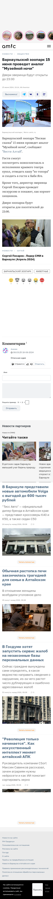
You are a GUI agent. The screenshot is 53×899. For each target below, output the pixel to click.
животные (42, 271)
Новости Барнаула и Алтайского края (18, 863)
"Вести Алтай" (12, 152)
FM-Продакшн (8, 841)
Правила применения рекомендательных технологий (25, 868)
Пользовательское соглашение (15, 845)
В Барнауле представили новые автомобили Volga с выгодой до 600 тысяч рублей (25, 493)
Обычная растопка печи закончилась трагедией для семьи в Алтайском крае (24, 577)
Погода (5, 852)
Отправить (11, 408)
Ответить (39, 364)
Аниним (14, 349)
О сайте (5, 856)
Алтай (20, 251)
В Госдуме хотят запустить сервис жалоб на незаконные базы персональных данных (25, 653)
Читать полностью (26, 562)
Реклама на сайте (10, 849)
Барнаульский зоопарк (17, 271)
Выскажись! (11, 94)
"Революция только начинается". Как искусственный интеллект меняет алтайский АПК (20, 748)
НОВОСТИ (7, 54)
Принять (37, 889)
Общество (23, 54)
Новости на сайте (10, 838)
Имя (5, 372)
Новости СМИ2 (8, 432)
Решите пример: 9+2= (13, 402)
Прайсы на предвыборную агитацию (18, 860)
